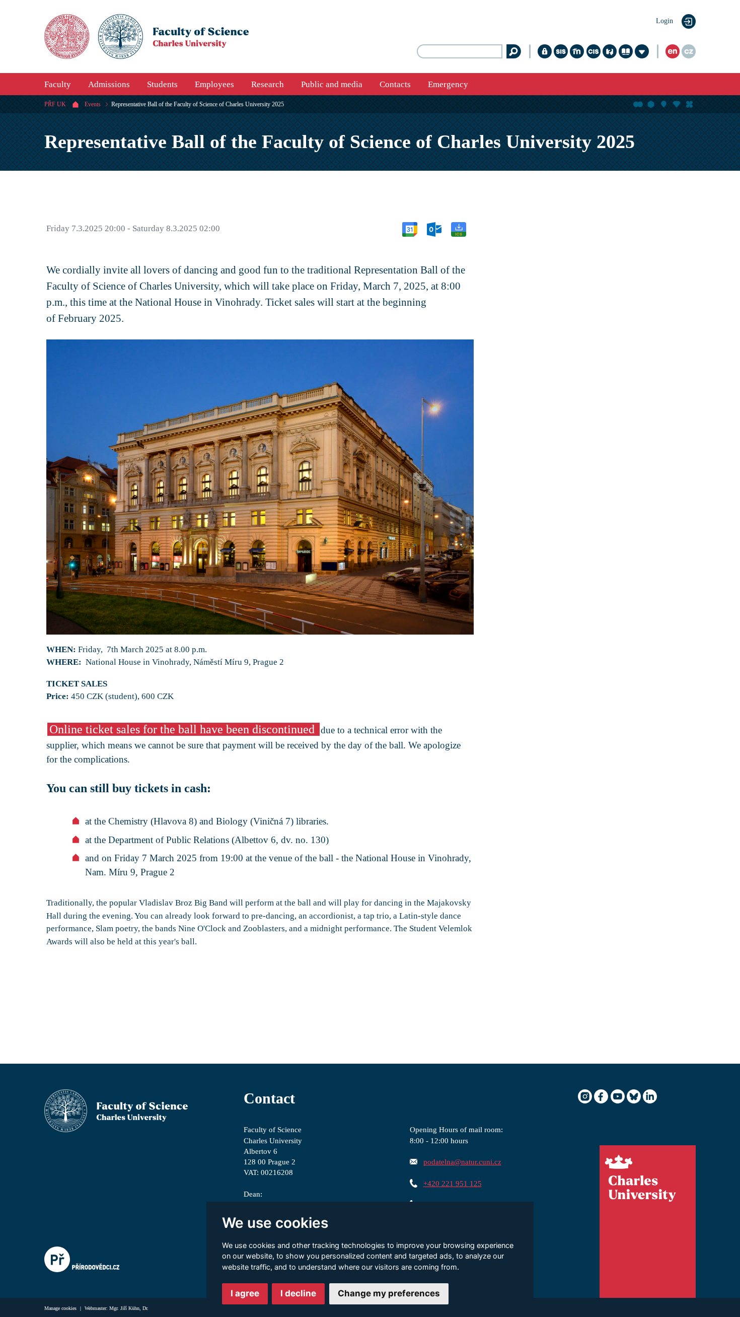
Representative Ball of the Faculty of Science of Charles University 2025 (197, 104)
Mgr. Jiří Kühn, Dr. (129, 1308)
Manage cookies (61, 1308)
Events (93, 104)
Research (267, 84)
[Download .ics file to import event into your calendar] (458, 228)
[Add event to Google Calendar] (409, 228)
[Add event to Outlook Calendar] (434, 228)
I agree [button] (245, 1293)
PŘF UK (55, 104)
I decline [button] (298, 1293)
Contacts (395, 84)
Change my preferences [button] (389, 1293)
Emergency (448, 84)
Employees (214, 84)
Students (162, 84)
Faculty (57, 84)
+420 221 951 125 (452, 1183)
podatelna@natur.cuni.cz (462, 1161)
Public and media (331, 84)
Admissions (109, 84)
